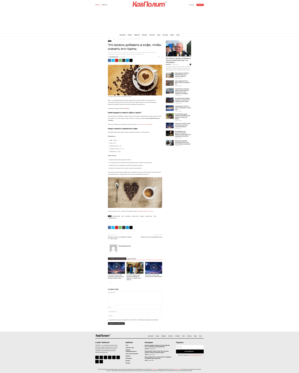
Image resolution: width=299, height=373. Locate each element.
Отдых (114, 38)
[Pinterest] (116, 60)
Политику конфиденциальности (195, 355)
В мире (146, 360)
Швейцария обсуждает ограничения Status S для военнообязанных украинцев (182, 142)
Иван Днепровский (113, 56)
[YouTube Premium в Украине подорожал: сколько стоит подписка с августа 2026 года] (170, 100)
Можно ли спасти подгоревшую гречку (151, 237)
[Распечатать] (123, 60)
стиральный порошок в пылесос (145, 211)
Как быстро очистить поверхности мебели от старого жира (120, 237)
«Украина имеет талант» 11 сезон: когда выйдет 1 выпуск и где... (183, 108)
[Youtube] (101, 361)
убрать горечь (149, 216)
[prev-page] (109, 283)
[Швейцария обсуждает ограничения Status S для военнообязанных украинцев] (170, 143)
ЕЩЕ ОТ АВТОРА (131, 258)
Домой (109, 38)
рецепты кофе (135, 216)
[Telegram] (127, 60)
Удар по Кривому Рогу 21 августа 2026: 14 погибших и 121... (182, 82)
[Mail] (105, 357)
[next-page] (111, 283)
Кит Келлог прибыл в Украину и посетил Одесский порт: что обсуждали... (178, 60)
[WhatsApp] (120, 60)
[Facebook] (109, 60)
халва (155, 216)
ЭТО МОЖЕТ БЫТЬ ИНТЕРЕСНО (117, 258)
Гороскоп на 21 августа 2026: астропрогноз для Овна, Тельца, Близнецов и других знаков (116, 276)
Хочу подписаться (189, 351)
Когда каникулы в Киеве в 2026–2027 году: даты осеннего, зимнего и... (182, 74)
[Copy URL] (131, 60)
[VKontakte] (97, 361)
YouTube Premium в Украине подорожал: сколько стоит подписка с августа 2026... (182, 100)
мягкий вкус (128, 216)
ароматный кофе (116, 216)
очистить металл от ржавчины (144, 124)
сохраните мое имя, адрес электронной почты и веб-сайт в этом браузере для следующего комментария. (134, 319)
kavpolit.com (177, 369)
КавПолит (154, 369)
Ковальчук (168, 64)
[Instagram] (101, 357)
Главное (146, 354)
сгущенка (142, 216)
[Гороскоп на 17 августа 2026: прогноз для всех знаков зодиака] (153, 268)
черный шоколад (112, 218)
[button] (105, 4)
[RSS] (109, 357)
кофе (122, 216)
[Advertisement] (149, 21)
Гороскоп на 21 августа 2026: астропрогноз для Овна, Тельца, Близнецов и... (182, 125)
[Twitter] (113, 60)
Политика (147, 348)
